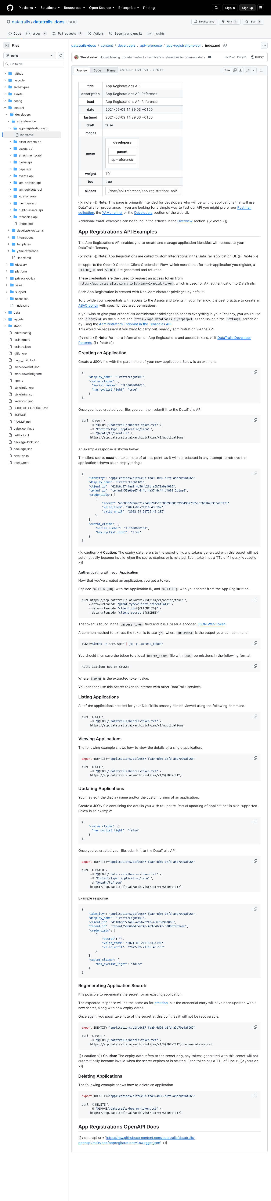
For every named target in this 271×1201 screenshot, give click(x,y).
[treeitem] (32, 134)
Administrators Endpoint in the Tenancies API (135, 324)
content (107, 45)
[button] (256, 372)
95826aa (230, 57)
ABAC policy (88, 305)
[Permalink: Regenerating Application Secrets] (75, 986)
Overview (184, 221)
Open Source (100, 8)
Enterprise (127, 8)
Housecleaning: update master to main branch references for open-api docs (152, 57)
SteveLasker (89, 57)
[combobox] (35, 64)
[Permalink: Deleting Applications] (75, 1076)
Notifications (206, 21)
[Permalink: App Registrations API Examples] (75, 232)
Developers (143, 212)
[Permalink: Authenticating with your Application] (75, 572)
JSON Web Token (211, 624)
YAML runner (112, 212)
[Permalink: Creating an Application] (75, 353)
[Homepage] (10, 7)
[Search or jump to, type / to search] (216, 7)
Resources (73, 8)
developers (127, 45)
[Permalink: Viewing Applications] (75, 739)
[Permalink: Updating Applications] (75, 789)
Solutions (48, 8)
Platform (26, 8)
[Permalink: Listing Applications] (75, 697)
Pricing (149, 8)
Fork (231, 21)
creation (161, 1003)
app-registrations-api (183, 45)
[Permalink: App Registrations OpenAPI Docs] (75, 1127)
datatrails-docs (49, 21)
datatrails (21, 21)
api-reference (151, 45)
